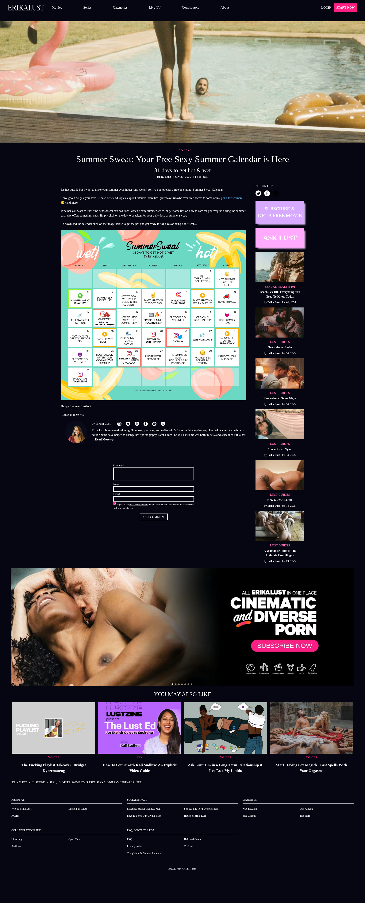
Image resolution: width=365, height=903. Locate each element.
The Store (305, 815)
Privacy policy (135, 846)
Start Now (345, 7)
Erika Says (182, 149)
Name (116, 484)
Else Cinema (249, 815)
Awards (15, 815)
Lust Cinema (306, 808)
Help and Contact (193, 839)
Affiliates (16, 846)
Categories (120, 7)
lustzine (38, 782)
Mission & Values (77, 808)
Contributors (190, 7)
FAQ (129, 839)
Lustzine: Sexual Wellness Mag (143, 808)
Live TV (155, 7)
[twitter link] (128, 424)
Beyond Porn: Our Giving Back (144, 815)
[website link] (154, 424)
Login (326, 7)
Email (116, 494)
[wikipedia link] (163, 424)
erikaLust (19, 782)
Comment (118, 465)
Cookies (188, 846)
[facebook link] (145, 424)
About (225, 7)
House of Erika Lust (195, 815)
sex (52, 782)
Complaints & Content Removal (144, 853)
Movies (57, 7)
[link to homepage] (26, 7)
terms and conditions (138, 504)
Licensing (16, 839)
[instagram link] (119, 424)
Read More (102, 439)
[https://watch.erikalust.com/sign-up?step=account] (182, 627)
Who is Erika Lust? (21, 808)
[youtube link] (137, 424)
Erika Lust (164, 176)
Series (87, 7)
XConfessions (250, 808)
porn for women (231, 198)
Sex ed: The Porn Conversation (201, 808)
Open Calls (74, 839)
